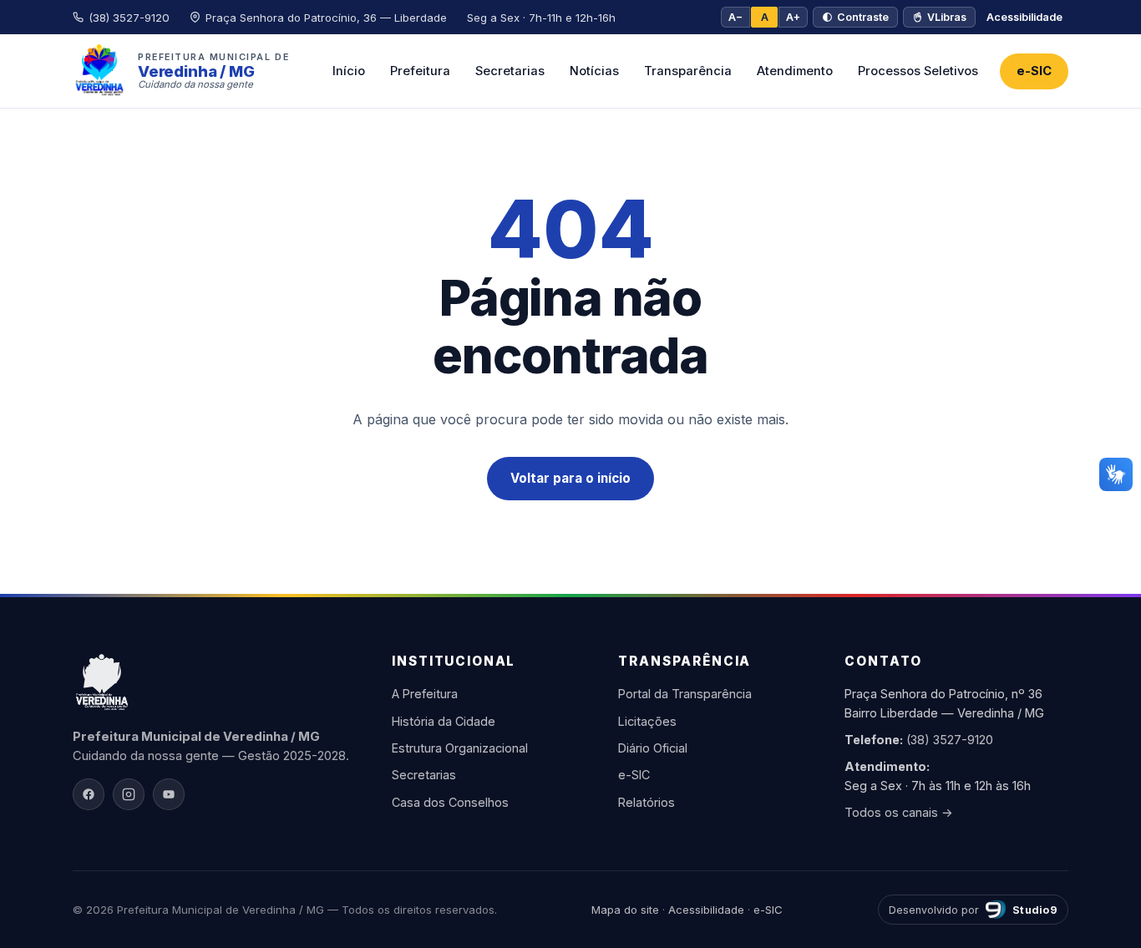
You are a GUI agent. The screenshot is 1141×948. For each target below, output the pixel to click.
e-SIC (1034, 71)
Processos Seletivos (918, 71)
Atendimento (795, 71)
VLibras (946, 17)
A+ (793, 17)
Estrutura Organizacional (460, 748)
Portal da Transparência (685, 694)
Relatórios (646, 802)
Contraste (863, 17)
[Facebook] (88, 794)
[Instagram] (129, 794)
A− (735, 17)
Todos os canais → (898, 812)
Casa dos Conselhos (450, 802)
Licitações (647, 721)
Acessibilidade (1024, 17)
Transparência (688, 71)
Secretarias (510, 71)
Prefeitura (420, 71)
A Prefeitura (425, 694)
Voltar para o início (570, 478)
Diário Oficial (652, 748)
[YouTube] (169, 794)
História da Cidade (443, 721)
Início (348, 71)
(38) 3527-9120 (949, 740)
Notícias (594, 71)
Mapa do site (625, 909)
